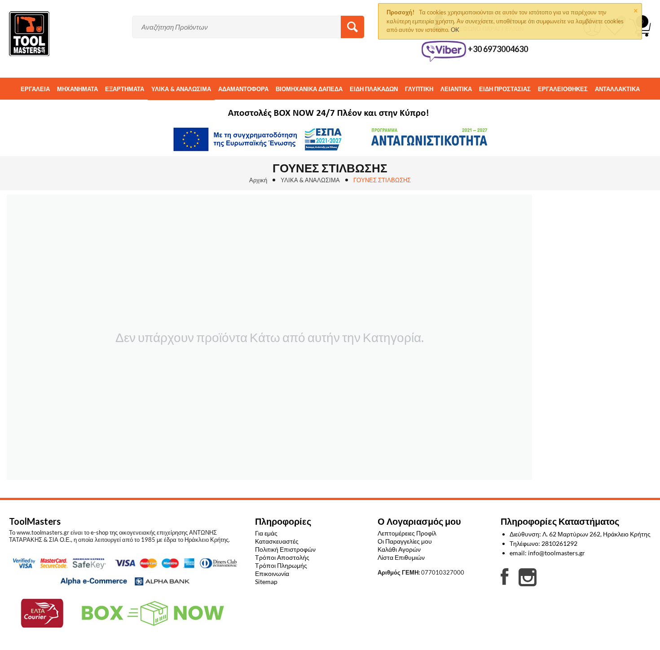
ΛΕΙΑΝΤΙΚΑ (456, 88)
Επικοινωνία (272, 573)
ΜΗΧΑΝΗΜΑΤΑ (77, 88)
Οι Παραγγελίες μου (405, 541)
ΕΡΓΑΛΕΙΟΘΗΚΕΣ (563, 88)
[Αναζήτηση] (352, 27)
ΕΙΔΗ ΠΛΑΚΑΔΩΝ (374, 88)
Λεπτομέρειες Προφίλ (407, 533)
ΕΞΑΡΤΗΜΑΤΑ (124, 88)
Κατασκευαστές (277, 541)
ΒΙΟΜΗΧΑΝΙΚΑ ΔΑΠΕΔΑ (309, 88)
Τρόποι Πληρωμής (281, 565)
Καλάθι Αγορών (399, 549)
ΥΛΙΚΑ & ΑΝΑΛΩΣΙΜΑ (181, 88)
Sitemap (266, 581)
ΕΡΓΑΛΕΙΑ (35, 88)
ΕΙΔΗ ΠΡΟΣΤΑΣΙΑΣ (505, 88)
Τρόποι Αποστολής (282, 557)
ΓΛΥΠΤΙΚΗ (419, 88)
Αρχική (258, 180)
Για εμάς (266, 533)
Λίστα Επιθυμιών (401, 557)
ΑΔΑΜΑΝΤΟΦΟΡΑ (243, 88)
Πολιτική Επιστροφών (285, 549)
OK (455, 29)
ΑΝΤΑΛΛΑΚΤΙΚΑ (617, 88)
